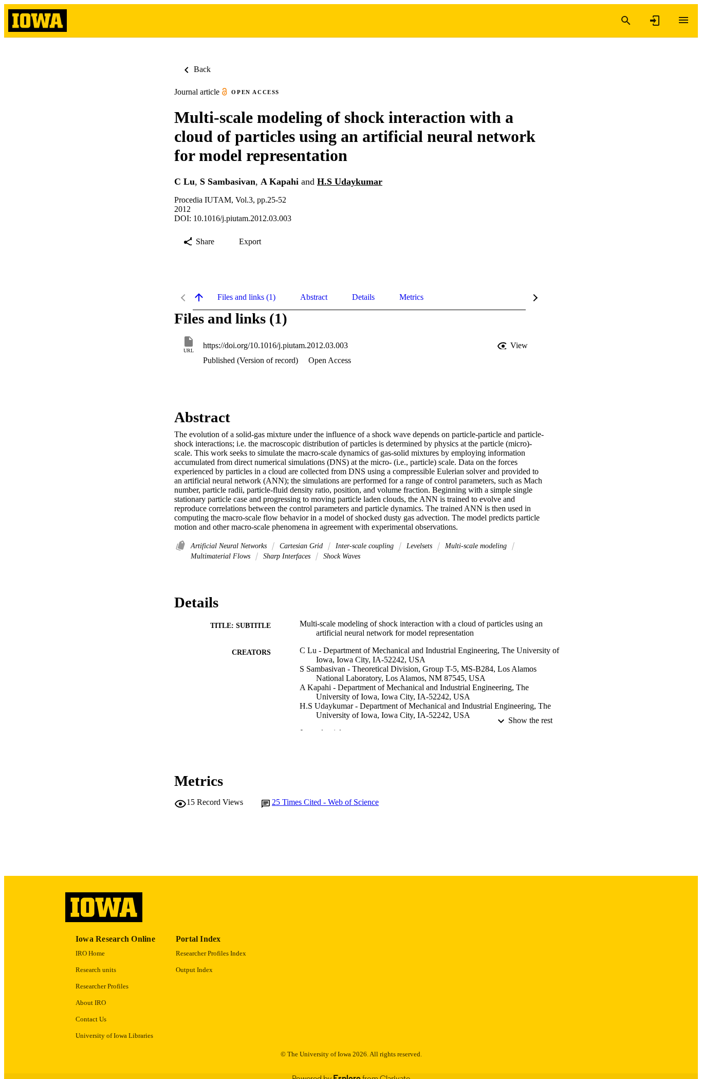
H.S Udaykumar (349, 181)
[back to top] (199, 297)
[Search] (626, 20)
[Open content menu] (683, 20)
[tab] (246, 297)
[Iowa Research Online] (37, 20)
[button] (513, 345)
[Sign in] (654, 20)
